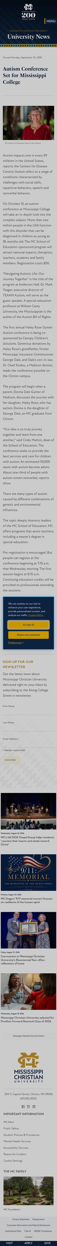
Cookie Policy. (36, 615)
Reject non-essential (28, 635)
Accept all (28, 624)
